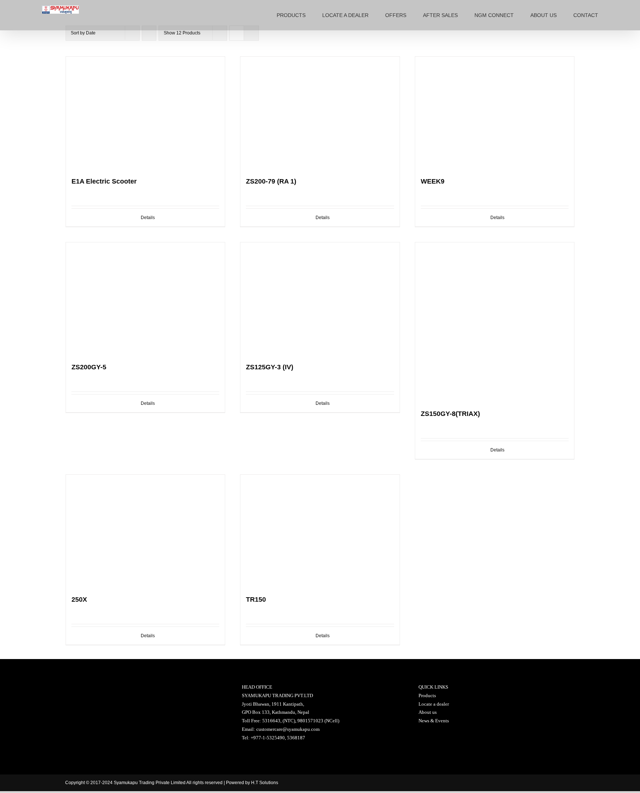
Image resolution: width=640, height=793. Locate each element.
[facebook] (497, 782)
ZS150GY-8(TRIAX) (450, 413)
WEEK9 (432, 181)
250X (79, 599)
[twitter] (517, 782)
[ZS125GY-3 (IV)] (320, 298)
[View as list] (251, 33)
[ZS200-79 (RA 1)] (320, 113)
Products (427, 695)
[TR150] (320, 531)
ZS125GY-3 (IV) (269, 367)
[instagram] (538, 782)
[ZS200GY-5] (145, 298)
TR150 (256, 599)
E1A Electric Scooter (104, 181)
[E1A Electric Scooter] (145, 113)
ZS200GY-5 (88, 367)
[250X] (145, 531)
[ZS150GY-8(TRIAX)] (494, 321)
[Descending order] (149, 33)
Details (148, 217)
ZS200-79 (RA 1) (271, 181)
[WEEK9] (494, 113)
